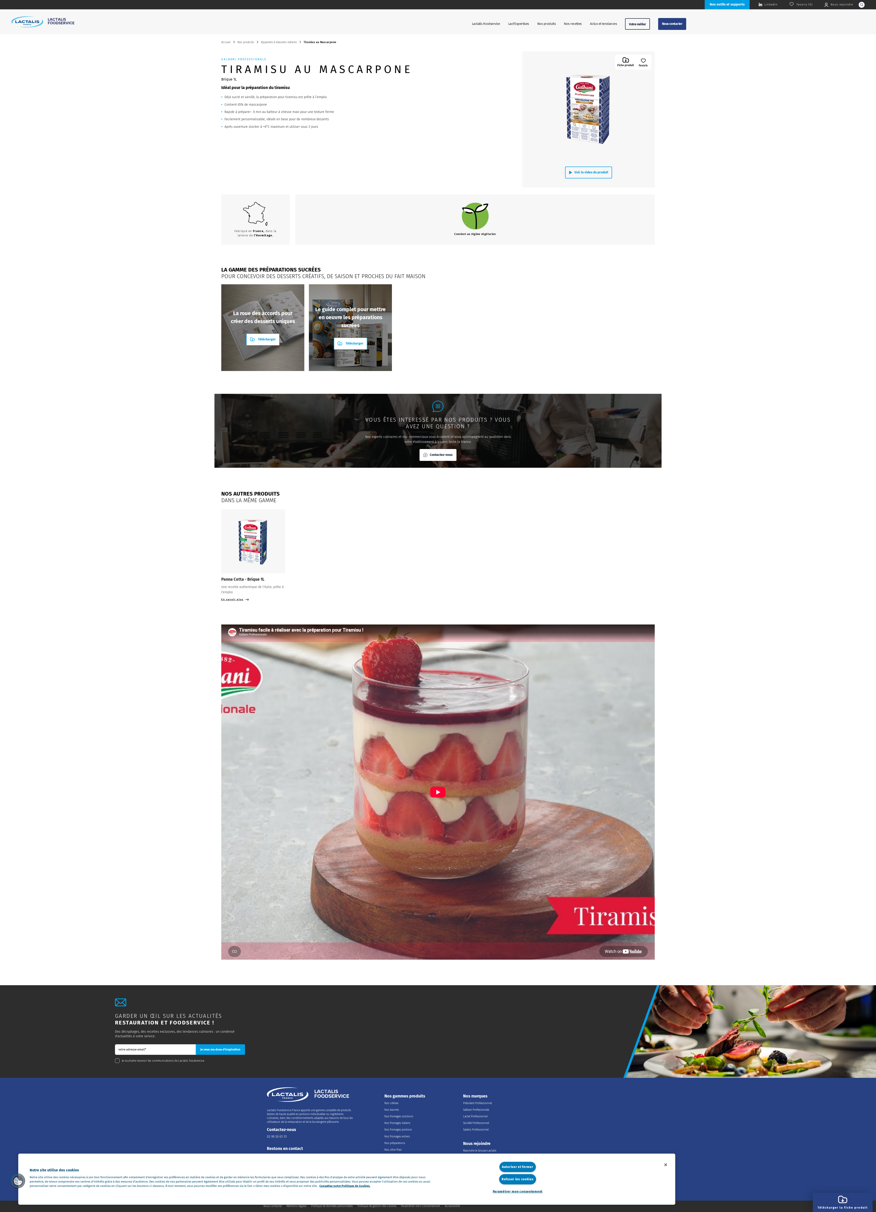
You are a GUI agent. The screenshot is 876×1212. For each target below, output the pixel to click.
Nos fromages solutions (398, 1116)
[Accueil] (42, 21)
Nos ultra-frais (393, 1149)
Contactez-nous (441, 455)
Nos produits (546, 24)
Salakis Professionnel (476, 1129)
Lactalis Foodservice (486, 24)
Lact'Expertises (518, 24)
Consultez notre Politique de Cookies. (344, 1186)
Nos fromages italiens (397, 1123)
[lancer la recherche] (862, 5)
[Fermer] (666, 1165)
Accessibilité (452, 1206)
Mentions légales (297, 1206)
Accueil (226, 42)
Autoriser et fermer (517, 1167)
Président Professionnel (477, 1103)
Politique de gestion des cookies (376, 1206)
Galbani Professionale (476, 1109)
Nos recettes (573, 24)
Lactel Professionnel (475, 1116)
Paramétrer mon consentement (517, 1192)
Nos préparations (394, 1143)
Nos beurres (391, 1109)
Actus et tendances (603, 24)
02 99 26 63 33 (277, 1137)
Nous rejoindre (476, 1143)
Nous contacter (672, 24)
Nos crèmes (391, 1103)
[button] (17, 1180)
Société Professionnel (476, 1123)
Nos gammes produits (404, 1096)
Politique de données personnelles (332, 1206)
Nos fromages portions (398, 1129)
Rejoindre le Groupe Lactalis (479, 1150)
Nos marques (475, 1096)
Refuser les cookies (518, 1179)
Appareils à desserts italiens (279, 42)
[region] (346, 1179)
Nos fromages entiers (397, 1136)
